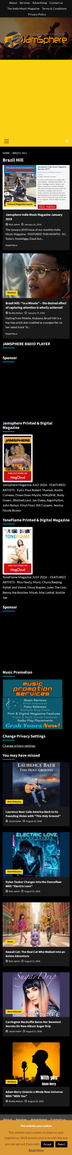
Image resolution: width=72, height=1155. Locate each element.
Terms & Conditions (54, 8)
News (10, 941)
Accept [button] (47, 1144)
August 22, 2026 (32, 891)
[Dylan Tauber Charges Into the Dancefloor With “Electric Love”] (36, 854)
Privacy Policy (37, 14)
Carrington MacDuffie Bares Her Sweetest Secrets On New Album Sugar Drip (33, 1024)
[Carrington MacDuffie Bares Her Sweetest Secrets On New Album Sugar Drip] (36, 994)
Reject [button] (61, 1144)
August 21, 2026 (32, 961)
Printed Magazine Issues (19, 204)
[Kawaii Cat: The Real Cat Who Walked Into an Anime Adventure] (36, 924)
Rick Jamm (14, 224)
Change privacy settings (19, 745)
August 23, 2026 (34, 821)
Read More (11, 245)
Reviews (11, 292)
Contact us (56, 2)
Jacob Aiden (15, 821)
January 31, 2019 (32, 224)
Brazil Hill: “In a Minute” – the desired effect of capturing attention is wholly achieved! (36, 305)
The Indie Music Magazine (23, 8)
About (13, 2)
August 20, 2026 (36, 1101)
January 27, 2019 (36, 313)
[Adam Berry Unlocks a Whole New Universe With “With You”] (36, 1064)
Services (25, 2)
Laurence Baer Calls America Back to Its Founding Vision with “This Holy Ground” (33, 814)
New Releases (14, 801)
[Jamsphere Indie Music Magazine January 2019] (36, 187)
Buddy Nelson (16, 313)
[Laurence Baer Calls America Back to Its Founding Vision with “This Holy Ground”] (36, 784)
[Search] (67, 141)
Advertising (39, 2)
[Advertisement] (36, 98)
